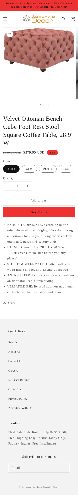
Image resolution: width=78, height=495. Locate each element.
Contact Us (15, 361)
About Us (14, 351)
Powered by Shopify (51, 487)
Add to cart (39, 200)
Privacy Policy (17, 398)
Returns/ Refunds (19, 380)
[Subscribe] (65, 467)
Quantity (8, 178)
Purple (47, 168)
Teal (66, 168)
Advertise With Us (20, 408)
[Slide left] (29, 104)
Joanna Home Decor (34, 487)
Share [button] (11, 302)
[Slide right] (48, 104)
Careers (13, 370)
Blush (11, 168)
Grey (29, 168)
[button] (5, 19)
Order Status (16, 389)
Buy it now (39, 212)
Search (12, 342)
